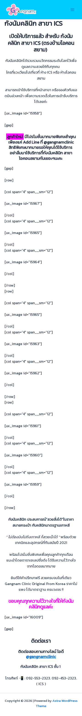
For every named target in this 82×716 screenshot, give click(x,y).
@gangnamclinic (41, 656)
